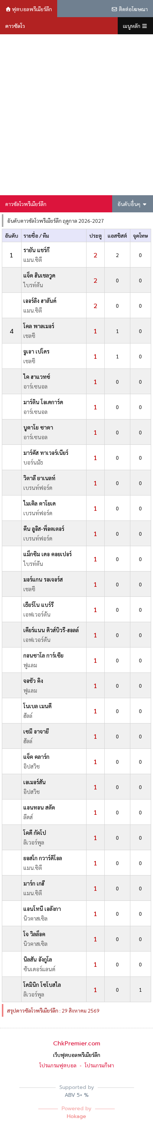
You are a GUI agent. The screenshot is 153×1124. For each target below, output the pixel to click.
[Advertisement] (76, 114)
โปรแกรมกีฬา (99, 1065)
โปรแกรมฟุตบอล (57, 1065)
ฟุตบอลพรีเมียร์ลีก (31, 9)
